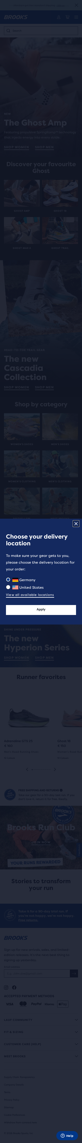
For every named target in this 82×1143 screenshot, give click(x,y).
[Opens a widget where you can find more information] (67, 1136)
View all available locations (30, 595)
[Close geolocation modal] (76, 524)
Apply (41, 609)
